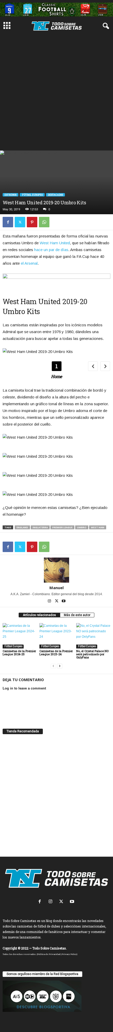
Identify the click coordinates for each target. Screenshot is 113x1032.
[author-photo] (56, 570)
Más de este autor (77, 615)
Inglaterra (40, 527)
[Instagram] (49, 601)
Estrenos (10, 194)
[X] (20, 222)
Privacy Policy (69, 954)
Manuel (56, 587)
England (22, 527)
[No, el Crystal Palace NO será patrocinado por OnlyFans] (93, 635)
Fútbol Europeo (32, 194)
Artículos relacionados (39, 615)
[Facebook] (8, 222)
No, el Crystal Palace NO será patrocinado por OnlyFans (92, 654)
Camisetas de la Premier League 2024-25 (19, 652)
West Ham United (55, 243)
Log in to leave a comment (24, 688)
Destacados (55, 194)
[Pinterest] (32, 222)
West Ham (97, 527)
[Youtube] (63, 601)
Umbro (81, 527)
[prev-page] (53, 666)
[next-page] (59, 666)
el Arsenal (29, 263)
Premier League (62, 527)
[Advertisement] (56, 92)
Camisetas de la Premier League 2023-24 (56, 652)
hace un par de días (51, 249)
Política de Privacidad (48, 954)
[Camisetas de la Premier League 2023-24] (56, 635)
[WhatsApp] (44, 222)
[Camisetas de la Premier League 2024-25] (20, 635)
